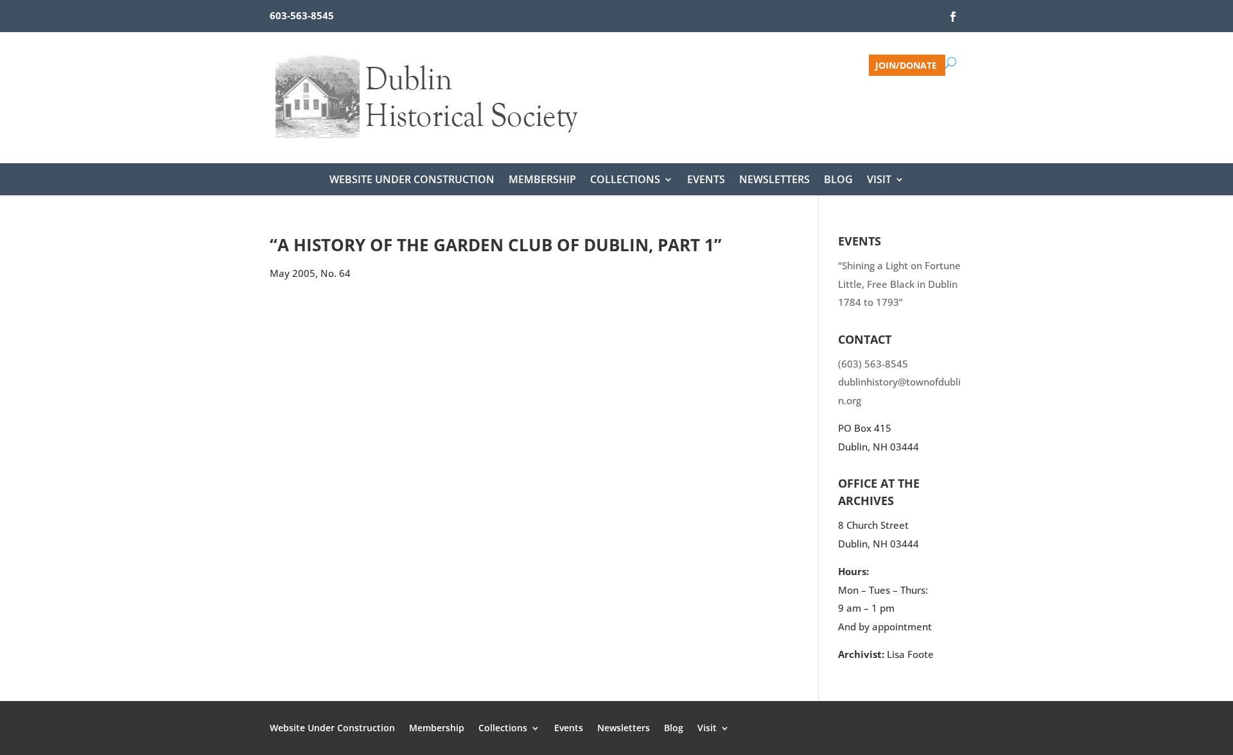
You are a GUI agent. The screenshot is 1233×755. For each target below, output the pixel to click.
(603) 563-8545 (873, 363)
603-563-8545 (302, 15)
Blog (838, 180)
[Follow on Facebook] (953, 16)
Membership (542, 180)
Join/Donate (906, 64)
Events (706, 180)
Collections (625, 180)
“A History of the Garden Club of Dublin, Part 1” (496, 244)
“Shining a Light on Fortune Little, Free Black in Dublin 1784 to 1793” (899, 283)
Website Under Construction (411, 180)
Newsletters (774, 180)
